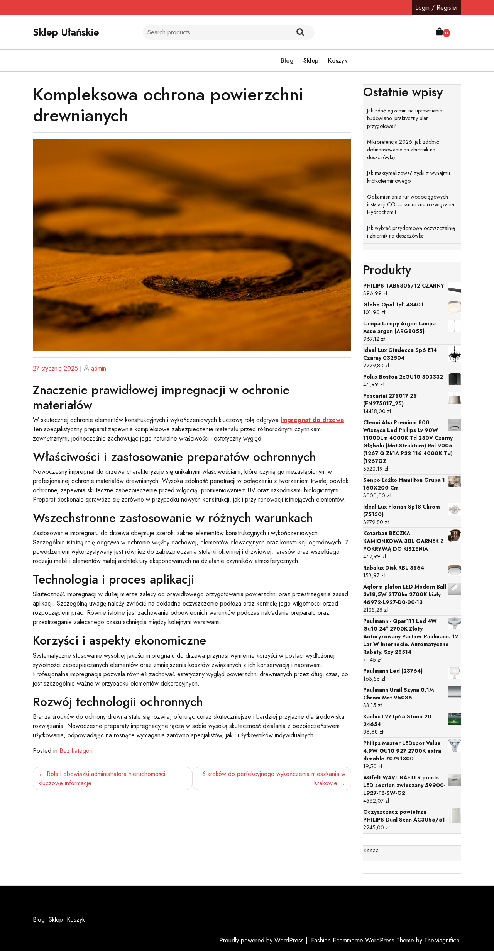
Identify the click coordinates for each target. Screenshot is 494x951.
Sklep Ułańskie (66, 32)
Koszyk (337, 60)
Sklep (310, 60)
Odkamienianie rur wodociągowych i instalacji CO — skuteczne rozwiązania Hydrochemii (410, 204)
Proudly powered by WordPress (262, 940)
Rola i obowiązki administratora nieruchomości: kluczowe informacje (103, 778)
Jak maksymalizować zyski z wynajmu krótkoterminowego (408, 177)
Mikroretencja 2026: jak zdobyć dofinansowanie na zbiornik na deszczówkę (403, 149)
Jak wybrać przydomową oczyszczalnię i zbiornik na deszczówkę (411, 232)
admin (98, 368)
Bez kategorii (76, 750)
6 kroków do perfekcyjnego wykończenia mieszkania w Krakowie (273, 778)
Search (300, 32)
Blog (287, 60)
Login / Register (436, 7)
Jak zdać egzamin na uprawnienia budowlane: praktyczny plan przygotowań (404, 118)
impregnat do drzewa (312, 419)
